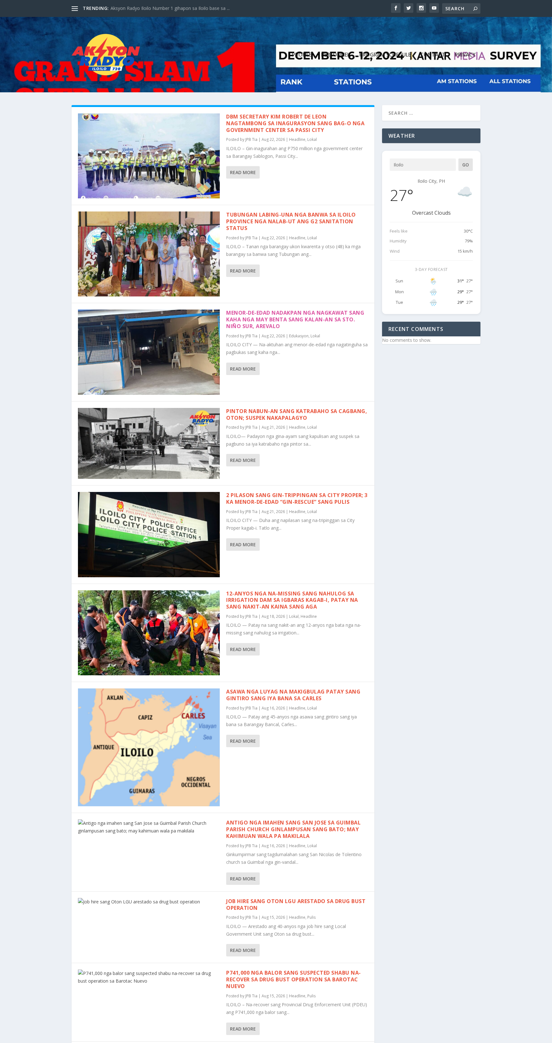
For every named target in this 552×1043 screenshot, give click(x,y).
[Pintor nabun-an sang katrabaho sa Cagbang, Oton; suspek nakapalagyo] (149, 443)
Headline (297, 139)
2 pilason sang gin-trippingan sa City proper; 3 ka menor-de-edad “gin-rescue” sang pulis (297, 498)
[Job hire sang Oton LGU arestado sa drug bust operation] (149, 902)
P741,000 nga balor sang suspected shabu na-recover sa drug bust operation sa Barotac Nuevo (293, 979)
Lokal (312, 139)
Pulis (311, 917)
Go (465, 165)
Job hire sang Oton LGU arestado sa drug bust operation (295, 904)
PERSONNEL (335, 55)
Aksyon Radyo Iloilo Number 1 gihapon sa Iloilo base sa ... (170, 8)
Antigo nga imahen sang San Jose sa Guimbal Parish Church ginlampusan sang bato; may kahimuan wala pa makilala (293, 829)
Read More (243, 172)
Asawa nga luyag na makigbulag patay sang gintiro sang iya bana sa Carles (293, 695)
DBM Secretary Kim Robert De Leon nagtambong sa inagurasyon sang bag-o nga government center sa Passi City (295, 123)
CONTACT (432, 55)
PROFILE (301, 55)
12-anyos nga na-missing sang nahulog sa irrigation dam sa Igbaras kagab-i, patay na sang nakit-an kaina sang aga (292, 600)
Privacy (465, 55)
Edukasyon (299, 336)
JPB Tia (251, 139)
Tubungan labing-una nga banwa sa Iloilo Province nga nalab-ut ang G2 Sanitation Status (291, 221)
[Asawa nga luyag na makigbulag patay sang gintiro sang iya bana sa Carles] (149, 747)
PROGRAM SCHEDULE (385, 55)
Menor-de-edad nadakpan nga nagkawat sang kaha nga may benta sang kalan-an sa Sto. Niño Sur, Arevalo (295, 319)
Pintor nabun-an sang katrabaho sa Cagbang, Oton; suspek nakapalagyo (296, 414)
